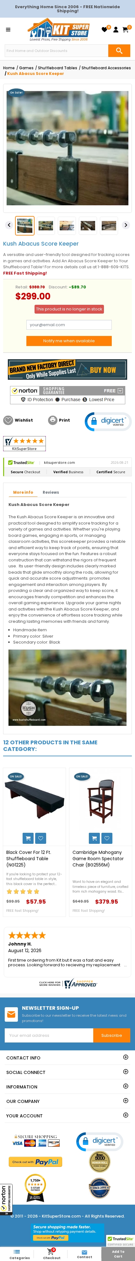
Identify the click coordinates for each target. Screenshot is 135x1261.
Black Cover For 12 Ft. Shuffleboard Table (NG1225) (28, 858)
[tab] (23, 493)
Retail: (21, 287)
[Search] (119, 50)
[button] (6, 1199)
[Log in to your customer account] (116, 29)
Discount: (58, 287)
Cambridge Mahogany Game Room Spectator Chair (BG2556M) (98, 858)
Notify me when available (69, 341)
